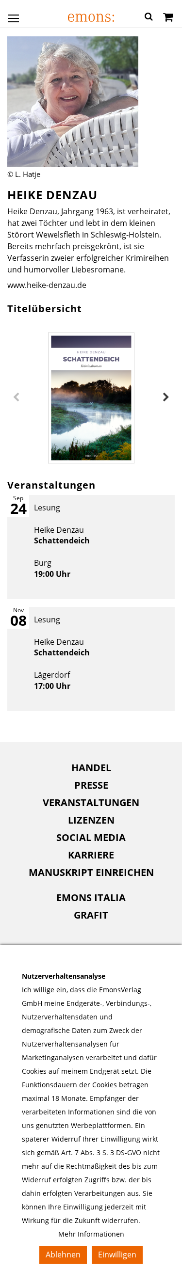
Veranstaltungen (91, 802)
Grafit (91, 914)
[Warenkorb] (168, 18)
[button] (148, 18)
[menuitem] (91, 768)
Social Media (91, 837)
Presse (91, 785)
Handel (91, 767)
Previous (16, 397)
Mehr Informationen (91, 1234)
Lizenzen (91, 819)
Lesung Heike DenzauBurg (62, 540)
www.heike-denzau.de (46, 285)
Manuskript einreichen (91, 872)
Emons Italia (91, 897)
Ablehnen (63, 1254)
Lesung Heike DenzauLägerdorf (62, 652)
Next (166, 397)
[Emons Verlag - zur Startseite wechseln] (91, 18)
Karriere (91, 854)
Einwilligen (117, 1254)
